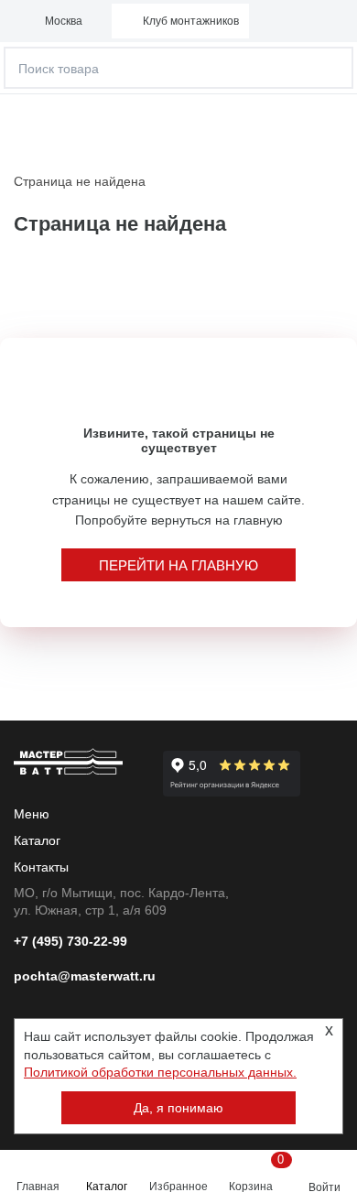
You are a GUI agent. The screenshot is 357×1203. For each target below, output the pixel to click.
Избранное (178, 1186)
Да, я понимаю (178, 1107)
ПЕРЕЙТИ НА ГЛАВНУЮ (178, 565)
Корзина (254, 1173)
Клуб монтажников (191, 21)
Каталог (106, 1186)
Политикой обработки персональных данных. (160, 1072)
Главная (38, 1186)
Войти (324, 1187)
